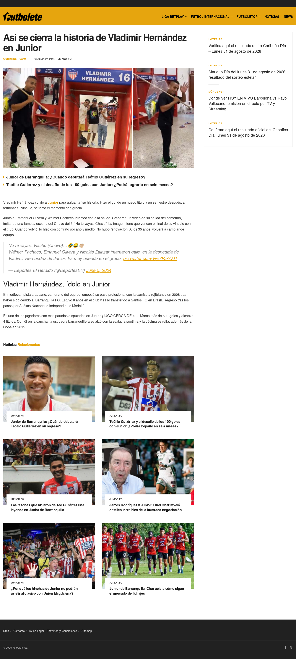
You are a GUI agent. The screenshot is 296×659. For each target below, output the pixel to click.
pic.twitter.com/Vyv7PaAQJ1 (150, 258)
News (288, 16)
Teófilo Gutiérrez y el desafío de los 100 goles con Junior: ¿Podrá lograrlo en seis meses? (89, 184)
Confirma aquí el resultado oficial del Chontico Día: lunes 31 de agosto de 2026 (248, 132)
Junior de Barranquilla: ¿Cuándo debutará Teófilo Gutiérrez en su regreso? (75, 177)
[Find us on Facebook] (285, 647)
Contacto (19, 631)
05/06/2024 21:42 (45, 59)
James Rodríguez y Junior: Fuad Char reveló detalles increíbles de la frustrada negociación (145, 507)
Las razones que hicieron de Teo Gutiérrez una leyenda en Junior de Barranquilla (47, 507)
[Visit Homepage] (22, 16)
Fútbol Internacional (210, 16)
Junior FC (65, 59)
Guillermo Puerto (14, 59)
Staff (6, 631)
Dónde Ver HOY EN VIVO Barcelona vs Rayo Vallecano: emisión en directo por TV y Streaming (247, 103)
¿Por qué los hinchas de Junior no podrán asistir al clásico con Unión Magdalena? (44, 591)
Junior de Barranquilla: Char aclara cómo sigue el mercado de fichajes (146, 591)
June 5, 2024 (98, 270)
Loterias (215, 39)
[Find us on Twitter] (291, 647)
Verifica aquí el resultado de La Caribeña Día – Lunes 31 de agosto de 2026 (247, 48)
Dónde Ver (216, 91)
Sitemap (86, 631)
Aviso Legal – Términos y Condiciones (53, 631)
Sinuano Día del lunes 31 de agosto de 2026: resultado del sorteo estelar (247, 74)
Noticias (272, 16)
